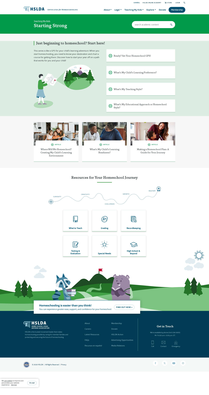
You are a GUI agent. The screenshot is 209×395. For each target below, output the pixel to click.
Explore (150, 9)
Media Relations (118, 345)
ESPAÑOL (137, 3)
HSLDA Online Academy (152, 3)
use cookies (8, 381)
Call (152, 346)
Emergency (176, 346)
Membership (177, 9)
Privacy (63, 364)
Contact (163, 346)
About (87, 323)
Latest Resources (92, 334)
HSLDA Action (117, 334)
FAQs (87, 340)
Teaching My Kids (42, 21)
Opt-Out (14, 385)
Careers (88, 329)
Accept (32, 383)
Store (169, 3)
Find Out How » (124, 307)
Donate (162, 9)
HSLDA (40, 364)
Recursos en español (93, 345)
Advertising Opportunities (122, 340)
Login (177, 3)
